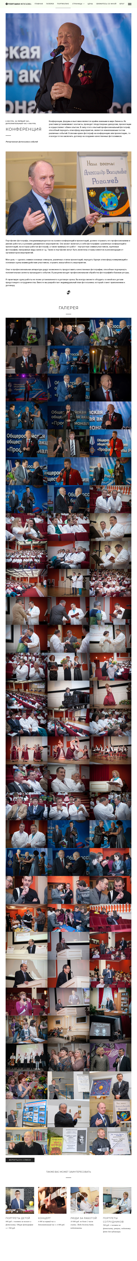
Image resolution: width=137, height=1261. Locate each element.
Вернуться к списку (20, 1160)
